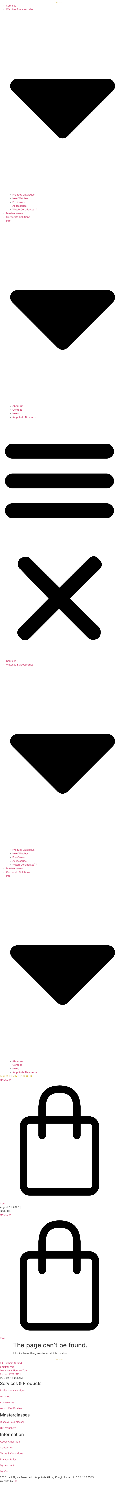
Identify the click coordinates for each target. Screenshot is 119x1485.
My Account (7, 1465)
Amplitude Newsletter (25, 417)
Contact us (6, 1447)
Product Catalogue (23, 194)
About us (17, 405)
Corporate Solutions (18, 216)
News (15, 413)
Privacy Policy (8, 1459)
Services (11, 5)
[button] (59, 539)
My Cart (5, 1471)
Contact (17, 409)
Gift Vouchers (8, 1427)
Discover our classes (12, 1421)
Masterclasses (14, 213)
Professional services (12, 1390)
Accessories (19, 205)
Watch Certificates (24, 209)
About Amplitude (10, 1441)
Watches (5, 1396)
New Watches (20, 198)
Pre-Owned (19, 202)
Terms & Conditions (11, 1453)
